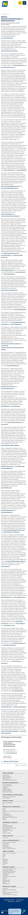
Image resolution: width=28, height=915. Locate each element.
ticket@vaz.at (17, 661)
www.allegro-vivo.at (9, 625)
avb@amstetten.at (6, 707)
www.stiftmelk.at (21, 170)
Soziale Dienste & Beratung (8, 830)
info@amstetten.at (19, 65)
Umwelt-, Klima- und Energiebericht (9, 853)
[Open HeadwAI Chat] (24, 911)
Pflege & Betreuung (6, 829)
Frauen (4, 809)
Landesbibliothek (6, 788)
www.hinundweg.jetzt (20, 309)
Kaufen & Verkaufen (6, 776)
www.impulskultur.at (9, 274)
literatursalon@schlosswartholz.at (10, 343)
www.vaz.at (4, 663)
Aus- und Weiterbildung (7, 784)
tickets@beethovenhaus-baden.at (10, 445)
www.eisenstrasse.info (7, 388)
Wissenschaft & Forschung (8, 792)
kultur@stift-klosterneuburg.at (9, 731)
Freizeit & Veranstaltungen (8, 802)
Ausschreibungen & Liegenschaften (9, 889)
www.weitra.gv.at (5, 255)
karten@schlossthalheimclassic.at (10, 186)
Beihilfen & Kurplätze (7, 833)
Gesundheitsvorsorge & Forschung (9, 828)
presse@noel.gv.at (12, 753)
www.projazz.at (5, 566)
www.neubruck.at (20, 272)
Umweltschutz (5, 863)
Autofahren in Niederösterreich (9, 872)
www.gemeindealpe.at (7, 38)
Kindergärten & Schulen (7, 785)
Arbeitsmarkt (5, 888)
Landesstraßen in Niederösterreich (9, 871)
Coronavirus (5, 824)
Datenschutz (20, 900)
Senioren (4, 818)
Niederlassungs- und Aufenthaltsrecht (10, 817)
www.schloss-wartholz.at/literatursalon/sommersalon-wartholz (12, 347)
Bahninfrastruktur (6, 874)
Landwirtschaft (5, 846)
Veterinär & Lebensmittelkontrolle (9, 848)
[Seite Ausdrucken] (2, 913)
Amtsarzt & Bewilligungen (7, 825)
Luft (3, 858)
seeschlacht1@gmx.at (13, 365)
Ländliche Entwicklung (7, 847)
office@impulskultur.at (7, 270)
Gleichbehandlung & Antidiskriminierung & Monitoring (13, 811)
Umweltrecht (5, 861)
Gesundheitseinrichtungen (8, 826)
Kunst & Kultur (5, 837)
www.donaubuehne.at (17, 690)
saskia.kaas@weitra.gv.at (11, 253)
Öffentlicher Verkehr (6, 881)
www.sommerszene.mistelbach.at (10, 216)
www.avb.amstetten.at (20, 707)
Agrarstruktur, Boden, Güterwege (9, 842)
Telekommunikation (6, 798)
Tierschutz (5, 819)
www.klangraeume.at (19, 597)
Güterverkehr (5, 875)
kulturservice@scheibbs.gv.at (9, 290)
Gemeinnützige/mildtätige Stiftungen (10, 779)
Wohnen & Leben (6, 778)
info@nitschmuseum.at (19, 643)
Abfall (4, 854)
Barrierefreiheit (9, 900)
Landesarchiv (5, 787)
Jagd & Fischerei (6, 844)
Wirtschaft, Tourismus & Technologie (10, 894)
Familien (4, 808)
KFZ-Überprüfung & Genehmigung (9, 876)
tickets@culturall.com (7, 466)
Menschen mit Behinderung (8, 816)
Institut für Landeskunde (7, 789)
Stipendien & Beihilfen (7, 790)
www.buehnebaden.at (7, 512)
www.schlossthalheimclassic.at (9, 188)
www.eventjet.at (20, 623)
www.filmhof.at (16, 406)
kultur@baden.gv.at (6, 487)
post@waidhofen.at (6, 597)
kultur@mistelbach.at (7, 214)
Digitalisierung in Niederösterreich (9, 796)
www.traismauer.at (16, 324)
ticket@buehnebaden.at (7, 510)
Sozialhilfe (4, 831)
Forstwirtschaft (5, 843)
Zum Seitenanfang (22, 765)
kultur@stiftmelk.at (9, 170)
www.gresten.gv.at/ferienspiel (9, 51)
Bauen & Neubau (6, 775)
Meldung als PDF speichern (11, 761)
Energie (4, 855)
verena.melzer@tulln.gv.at (14, 422)
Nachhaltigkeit (5, 859)
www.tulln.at (4, 424)
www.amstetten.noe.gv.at (8, 67)
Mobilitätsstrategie (6, 880)
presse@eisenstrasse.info (8, 386)
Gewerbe (4, 890)
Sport (4, 803)
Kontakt (18, 901)
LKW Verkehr (5, 877)
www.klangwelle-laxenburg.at (11, 532)
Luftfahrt (4, 878)
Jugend (4, 812)
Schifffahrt (5, 882)
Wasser (4, 864)
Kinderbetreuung (6, 813)
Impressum (11, 901)
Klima (4, 857)
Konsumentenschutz (6, 814)
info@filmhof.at (5, 406)
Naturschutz (5, 860)
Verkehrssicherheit (6, 883)
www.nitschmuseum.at (9, 645)
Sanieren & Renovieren (7, 777)
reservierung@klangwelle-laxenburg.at (14, 530)
